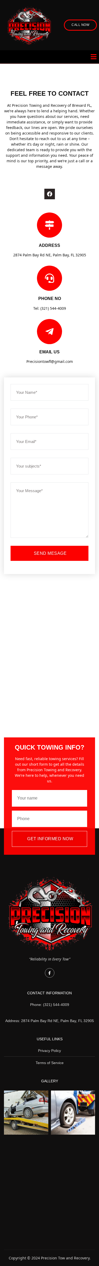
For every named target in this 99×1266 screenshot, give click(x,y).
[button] (93, 56)
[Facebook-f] (49, 973)
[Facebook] (49, 194)
